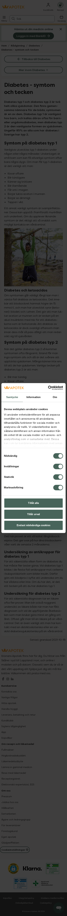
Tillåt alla (33, 502)
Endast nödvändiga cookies (33, 525)
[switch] (58, 466)
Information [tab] (33, 397)
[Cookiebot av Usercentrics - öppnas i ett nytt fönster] (48, 388)
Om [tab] (55, 397)
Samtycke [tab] (12, 397)
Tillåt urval (33, 514)
